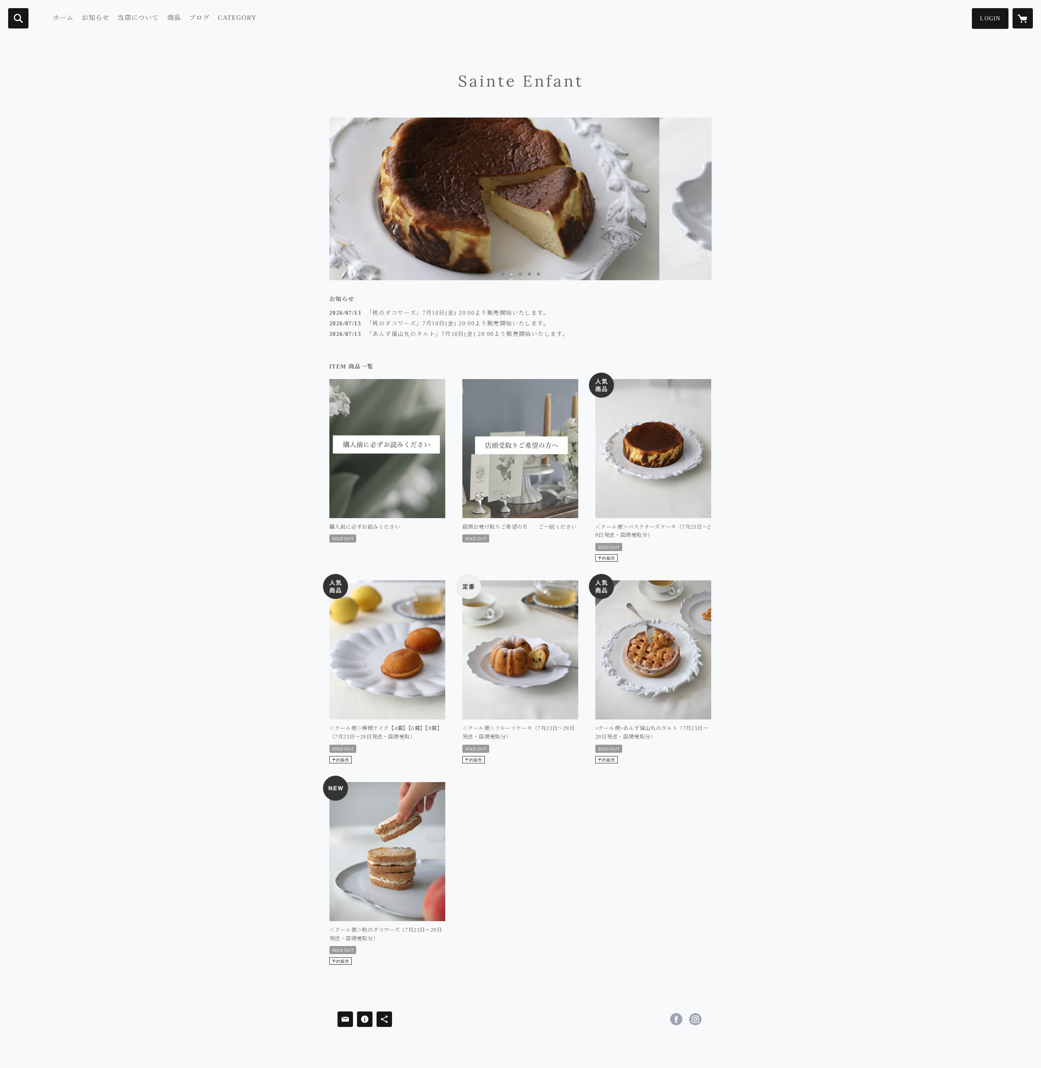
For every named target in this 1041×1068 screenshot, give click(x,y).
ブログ (199, 17)
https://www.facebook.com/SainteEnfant (676, 1019)
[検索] (18, 18)
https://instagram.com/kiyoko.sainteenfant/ (695, 1019)
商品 (174, 17)
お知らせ (95, 17)
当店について (138, 17)
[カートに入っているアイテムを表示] (1023, 18)
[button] (990, 18)
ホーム (63, 17)
